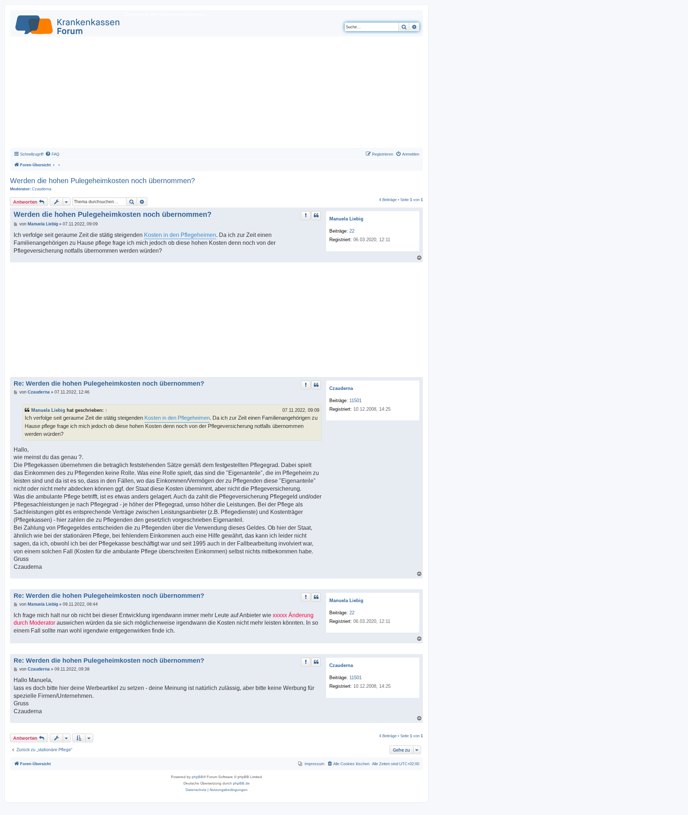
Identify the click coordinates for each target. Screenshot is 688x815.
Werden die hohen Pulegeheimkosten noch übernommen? (102, 181)
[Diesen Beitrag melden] (305, 215)
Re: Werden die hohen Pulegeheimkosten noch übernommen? (109, 383)
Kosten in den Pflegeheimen (180, 235)
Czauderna (41, 189)
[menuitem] (52, 154)
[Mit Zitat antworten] (316, 215)
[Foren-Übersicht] (68, 23)
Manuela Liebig (346, 218)
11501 (355, 400)
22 (351, 231)
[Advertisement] (216, 94)
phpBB (197, 777)
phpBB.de (241, 783)
